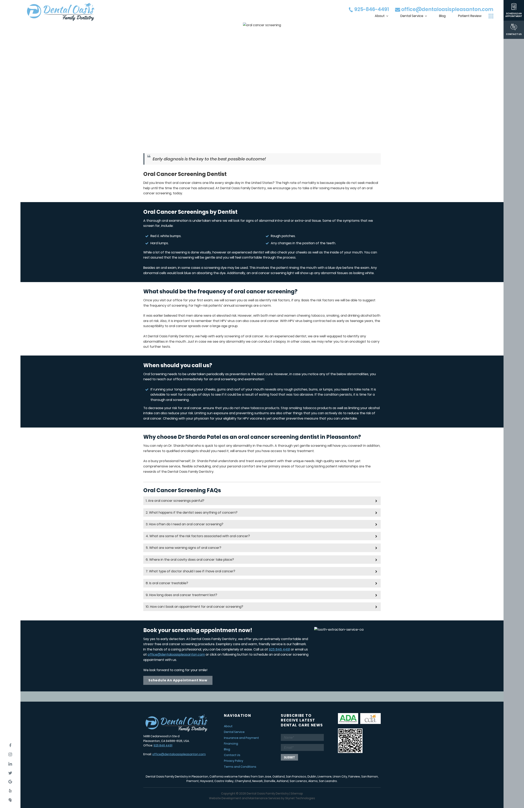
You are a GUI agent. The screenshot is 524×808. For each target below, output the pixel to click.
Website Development (225, 798)
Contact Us (514, 34)
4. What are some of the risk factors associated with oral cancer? (198, 536)
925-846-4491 (371, 9)
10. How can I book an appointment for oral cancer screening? (194, 606)
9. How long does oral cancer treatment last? (181, 595)
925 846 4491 (279, 649)
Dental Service (411, 16)
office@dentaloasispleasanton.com (446, 9)
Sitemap (297, 793)
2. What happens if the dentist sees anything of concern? (191, 512)
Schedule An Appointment (513, 15)
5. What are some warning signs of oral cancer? (183, 547)
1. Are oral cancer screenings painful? (175, 500)
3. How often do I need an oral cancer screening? (184, 524)
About (380, 16)
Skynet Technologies (300, 798)
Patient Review (469, 16)
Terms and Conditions (240, 767)
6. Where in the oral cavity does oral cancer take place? (190, 559)
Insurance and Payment (241, 738)
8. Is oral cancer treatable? (167, 583)
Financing (231, 744)
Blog (442, 16)
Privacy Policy (233, 761)
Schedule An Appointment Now (177, 680)
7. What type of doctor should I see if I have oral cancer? (190, 571)
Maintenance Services (264, 798)
